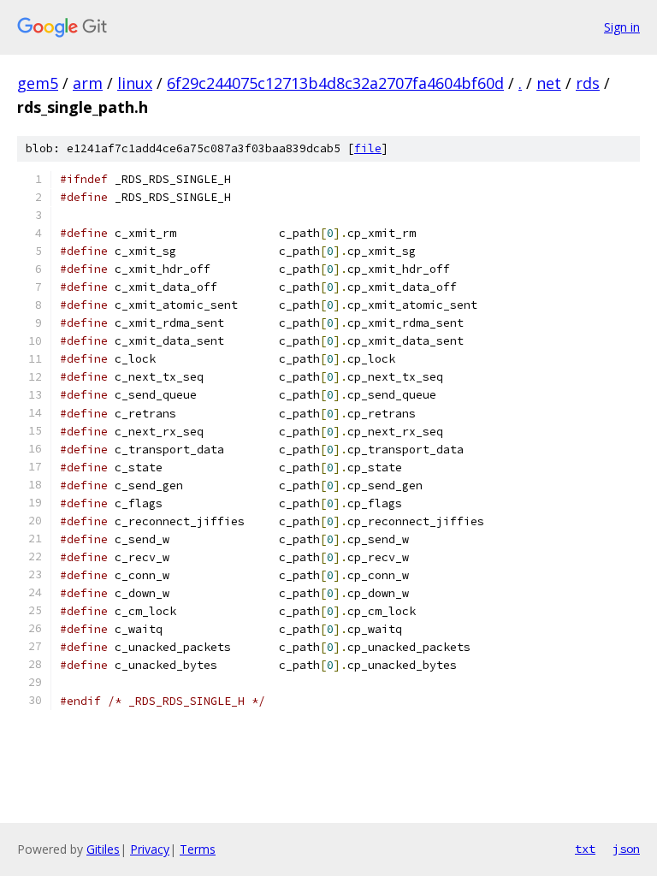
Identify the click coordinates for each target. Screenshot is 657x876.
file (368, 148)
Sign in (622, 27)
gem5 (37, 83)
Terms (198, 849)
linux (134, 83)
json (626, 848)
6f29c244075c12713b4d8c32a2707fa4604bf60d (335, 83)
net (548, 83)
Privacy (149, 849)
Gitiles (103, 849)
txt (585, 848)
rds (588, 83)
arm (88, 83)
